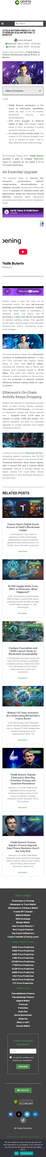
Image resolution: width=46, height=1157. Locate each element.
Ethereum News (17, 52)
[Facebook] (11, 1114)
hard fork (20, 317)
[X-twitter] (19, 1114)
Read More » (23, 551)
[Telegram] (27, 1114)
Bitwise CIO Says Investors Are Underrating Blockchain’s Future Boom (23, 715)
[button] (2, 24)
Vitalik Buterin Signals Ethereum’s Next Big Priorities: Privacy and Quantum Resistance (23, 779)
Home (5, 52)
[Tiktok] (23, 1120)
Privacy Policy (13, 1137)
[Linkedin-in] (35, 1114)
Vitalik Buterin (37, 156)
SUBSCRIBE (23, 1067)
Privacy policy (26, 1153)
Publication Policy (31, 1137)
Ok (16, 1153)
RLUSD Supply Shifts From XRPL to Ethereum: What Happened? (23, 589)
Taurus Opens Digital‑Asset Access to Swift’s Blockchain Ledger (23, 527)
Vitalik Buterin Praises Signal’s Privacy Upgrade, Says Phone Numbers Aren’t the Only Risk (23, 847)
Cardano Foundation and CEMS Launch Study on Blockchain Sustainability (23, 651)
